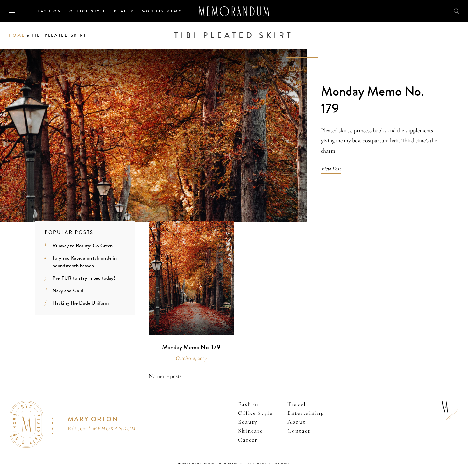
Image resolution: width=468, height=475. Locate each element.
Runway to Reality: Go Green (83, 245)
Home (17, 35)
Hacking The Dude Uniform (81, 302)
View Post (331, 168)
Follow (421, 10)
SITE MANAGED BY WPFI (269, 463)
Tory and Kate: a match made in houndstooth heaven (85, 261)
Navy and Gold (68, 290)
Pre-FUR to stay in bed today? (84, 278)
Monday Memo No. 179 (372, 100)
